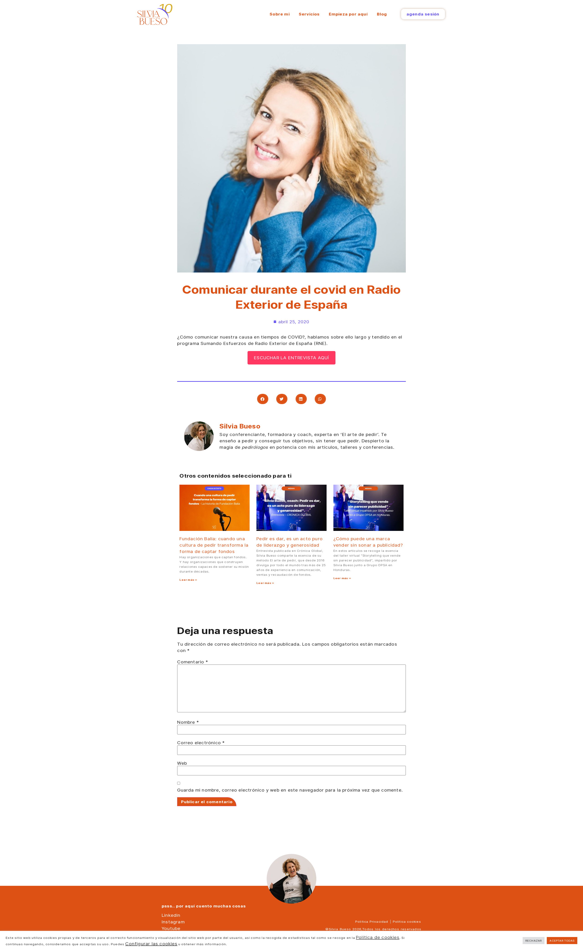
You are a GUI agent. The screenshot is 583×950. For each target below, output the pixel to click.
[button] (262, 399)
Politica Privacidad (371, 921)
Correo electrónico (201, 742)
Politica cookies (407, 921)
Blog (382, 14)
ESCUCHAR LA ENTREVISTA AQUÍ (291, 357)
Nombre (188, 722)
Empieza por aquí (348, 14)
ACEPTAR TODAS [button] (562, 940)
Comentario (192, 662)
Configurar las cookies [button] (151, 943)
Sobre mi (280, 14)
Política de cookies (377, 937)
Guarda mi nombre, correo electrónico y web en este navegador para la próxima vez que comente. (290, 790)
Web (182, 763)
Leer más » (188, 579)
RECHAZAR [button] (533, 940)
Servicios (309, 14)
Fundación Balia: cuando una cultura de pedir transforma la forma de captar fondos (213, 545)
